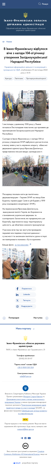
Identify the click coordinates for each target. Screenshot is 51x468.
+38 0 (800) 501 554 (25, 368)
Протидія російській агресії (36, 79)
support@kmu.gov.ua (25, 429)
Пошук (45, 4)
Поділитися (27, 289)
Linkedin (26, 294)
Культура (8, 79)
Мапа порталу (23, 328)
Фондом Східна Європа (32, 397)
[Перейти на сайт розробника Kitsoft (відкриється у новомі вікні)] (17, 463)
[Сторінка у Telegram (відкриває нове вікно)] (21, 438)
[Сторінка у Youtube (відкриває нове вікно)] (29, 438)
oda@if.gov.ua (25, 376)
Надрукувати (26, 306)
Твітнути (26, 300)
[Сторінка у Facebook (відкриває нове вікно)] (25, 438)
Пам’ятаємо (19, 79)
